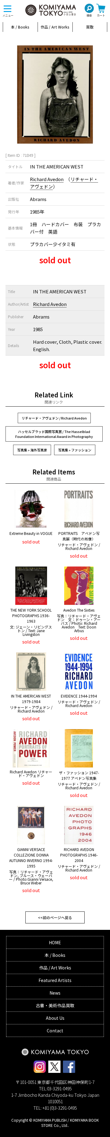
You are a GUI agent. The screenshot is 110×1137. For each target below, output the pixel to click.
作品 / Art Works (55, 26)
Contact (55, 1030)
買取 (90, 26)
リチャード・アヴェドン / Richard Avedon (54, 418)
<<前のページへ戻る (55, 917)
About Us (55, 1018)
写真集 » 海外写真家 (32, 449)
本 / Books (20, 26)
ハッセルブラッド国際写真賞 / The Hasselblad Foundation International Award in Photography (54, 434)
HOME (55, 942)
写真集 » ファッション (74, 449)
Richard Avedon (47, 179)
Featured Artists (55, 980)
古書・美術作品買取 (55, 1005)
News (55, 993)
